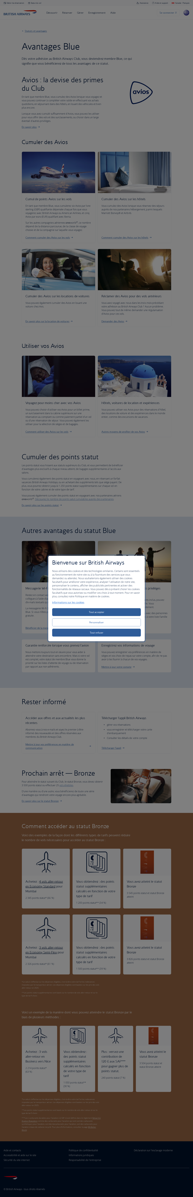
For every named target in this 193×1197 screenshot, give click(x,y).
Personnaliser (96, 622)
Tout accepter (96, 612)
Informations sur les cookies (68, 602)
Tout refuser (96, 632)
